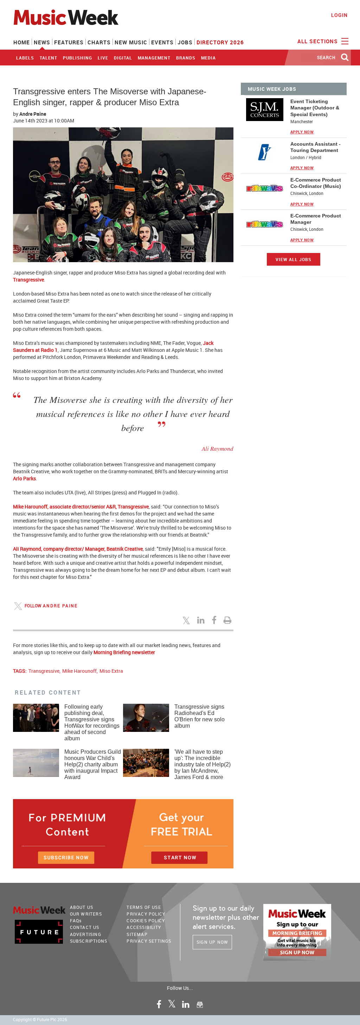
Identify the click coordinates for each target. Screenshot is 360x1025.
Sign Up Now (212, 942)
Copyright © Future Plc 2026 (40, 1019)
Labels (25, 58)
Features (69, 42)
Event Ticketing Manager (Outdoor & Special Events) (314, 108)
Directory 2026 (220, 42)
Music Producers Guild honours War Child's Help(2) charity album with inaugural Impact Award (92, 764)
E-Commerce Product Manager (315, 219)
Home (21, 42)
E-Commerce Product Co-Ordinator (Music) (315, 183)
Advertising (85, 934)
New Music (131, 42)
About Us (82, 907)
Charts (99, 42)
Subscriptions (89, 941)
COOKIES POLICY (146, 920)
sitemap (137, 934)
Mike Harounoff (79, 670)
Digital (123, 58)
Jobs (185, 42)
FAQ (76, 920)
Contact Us (84, 927)
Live (103, 58)
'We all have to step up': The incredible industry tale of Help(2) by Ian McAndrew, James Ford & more (202, 764)
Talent (48, 58)
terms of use (144, 907)
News (42, 42)
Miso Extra (111, 670)
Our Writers (86, 914)
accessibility (144, 927)
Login (339, 15)
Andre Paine (32, 113)
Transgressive (43, 670)
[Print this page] (228, 620)
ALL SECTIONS (318, 41)
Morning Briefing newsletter (124, 652)
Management (154, 58)
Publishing (77, 58)
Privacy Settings (149, 941)
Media (208, 58)
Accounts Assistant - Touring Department (315, 147)
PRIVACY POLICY (146, 914)
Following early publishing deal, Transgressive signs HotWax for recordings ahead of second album (92, 722)
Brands (185, 58)
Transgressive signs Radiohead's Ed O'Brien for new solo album (199, 716)
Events (162, 42)
